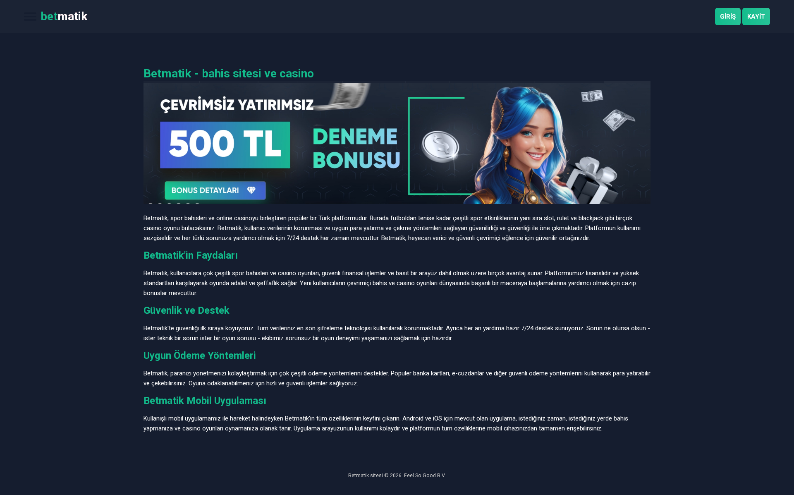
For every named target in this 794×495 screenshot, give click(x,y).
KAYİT (756, 16)
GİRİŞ (728, 16)
